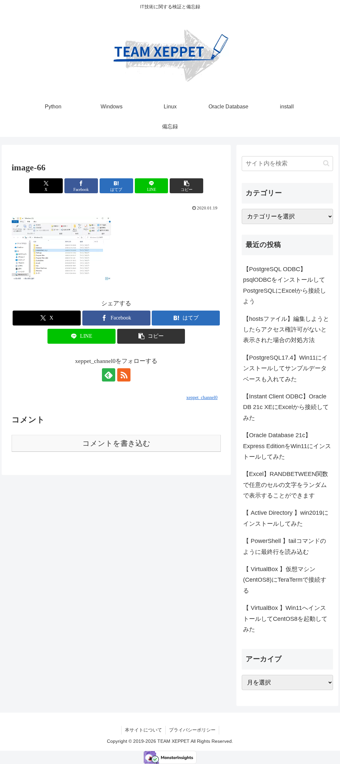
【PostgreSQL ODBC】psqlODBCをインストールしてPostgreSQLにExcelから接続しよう (284, 285)
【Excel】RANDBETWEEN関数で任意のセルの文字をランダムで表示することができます (285, 485)
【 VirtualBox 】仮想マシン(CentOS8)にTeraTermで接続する (284, 580)
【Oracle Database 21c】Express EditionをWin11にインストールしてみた (287, 446)
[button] (186, 185)
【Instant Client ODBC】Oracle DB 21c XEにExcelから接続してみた (286, 407)
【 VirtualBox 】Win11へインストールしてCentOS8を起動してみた (285, 619)
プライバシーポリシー (192, 730)
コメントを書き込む (116, 443)
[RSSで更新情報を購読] (123, 375)
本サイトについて (143, 730)
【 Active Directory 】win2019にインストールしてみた (285, 518)
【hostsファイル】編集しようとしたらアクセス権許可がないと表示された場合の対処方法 (286, 330)
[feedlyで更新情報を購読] (108, 375)
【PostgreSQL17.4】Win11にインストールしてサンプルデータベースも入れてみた (285, 368)
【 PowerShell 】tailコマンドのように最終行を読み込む (284, 546)
